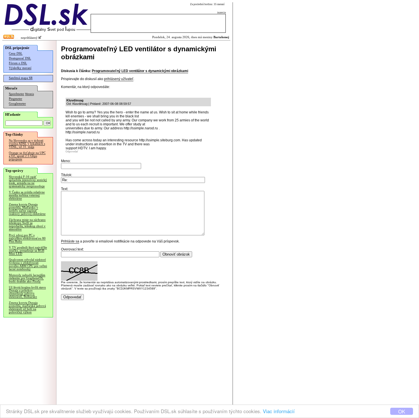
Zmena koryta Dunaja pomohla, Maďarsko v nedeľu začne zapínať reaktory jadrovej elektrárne (27, 209)
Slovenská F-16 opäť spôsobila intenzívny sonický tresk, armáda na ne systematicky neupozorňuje (28, 181)
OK (401, 411)
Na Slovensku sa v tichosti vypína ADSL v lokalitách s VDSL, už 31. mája (27, 143)
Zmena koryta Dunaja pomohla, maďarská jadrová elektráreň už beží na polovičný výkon (27, 307)
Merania (29, 94)
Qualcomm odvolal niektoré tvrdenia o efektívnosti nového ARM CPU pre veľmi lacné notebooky (28, 264)
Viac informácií (279, 411)
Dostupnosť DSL (20, 58)
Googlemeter (17, 103)
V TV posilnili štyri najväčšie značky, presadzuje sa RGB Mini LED (28, 250)
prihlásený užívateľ (118, 79)
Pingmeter (15, 98)
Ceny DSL (16, 53)
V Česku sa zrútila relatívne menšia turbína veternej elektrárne (27, 195)
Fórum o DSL (18, 63)
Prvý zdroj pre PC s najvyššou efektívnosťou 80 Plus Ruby (27, 238)
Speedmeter (16, 93)
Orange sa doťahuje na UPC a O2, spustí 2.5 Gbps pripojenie (27, 156)
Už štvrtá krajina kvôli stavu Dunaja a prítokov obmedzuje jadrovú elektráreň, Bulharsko (27, 292)
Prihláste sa (70, 241)
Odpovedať (72, 151)
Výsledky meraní (20, 68)
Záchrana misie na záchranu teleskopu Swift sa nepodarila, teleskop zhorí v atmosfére (27, 224)
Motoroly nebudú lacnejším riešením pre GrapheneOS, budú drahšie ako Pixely (27, 278)
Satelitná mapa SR (20, 77)
